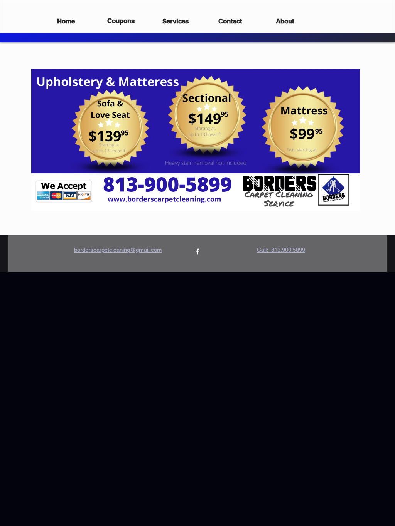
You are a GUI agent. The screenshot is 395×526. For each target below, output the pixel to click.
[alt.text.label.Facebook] (197, 251)
